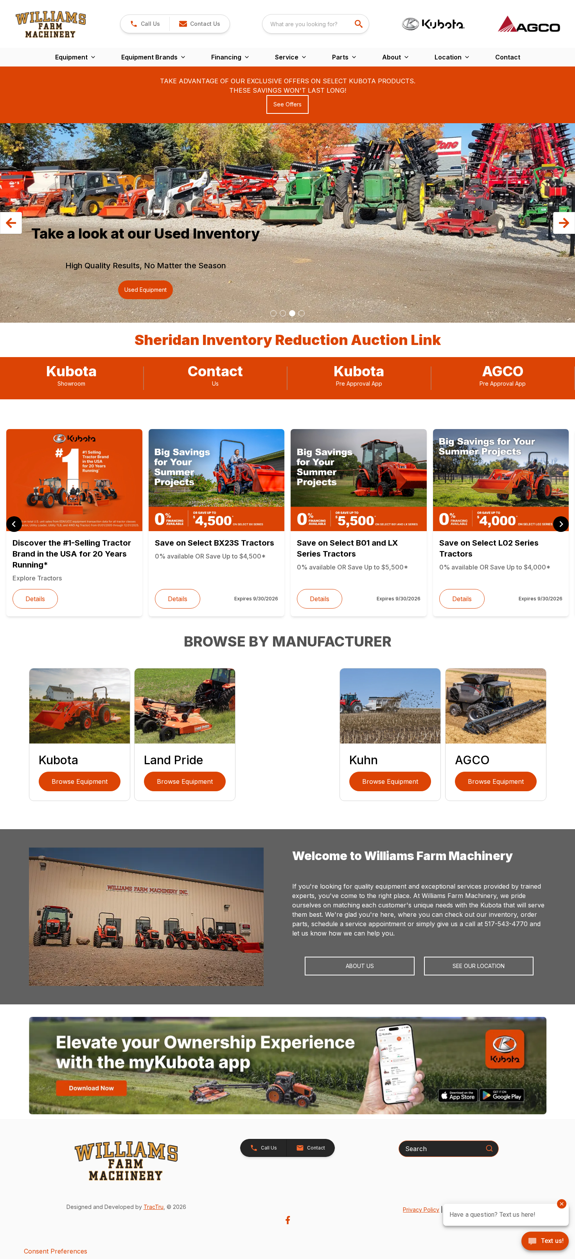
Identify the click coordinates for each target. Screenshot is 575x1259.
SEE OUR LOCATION (479, 966)
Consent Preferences (55, 1251)
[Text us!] (545, 1242)
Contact (507, 57)
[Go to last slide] (14, 524)
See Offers (287, 104)
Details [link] (35, 599)
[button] (144, 24)
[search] (359, 24)
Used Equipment (145, 289)
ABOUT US (360, 966)
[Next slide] (561, 524)
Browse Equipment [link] (80, 781)
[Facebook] (288, 1220)
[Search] (489, 1148)
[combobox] (315, 23)
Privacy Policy (421, 1209)
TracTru (154, 1206)
